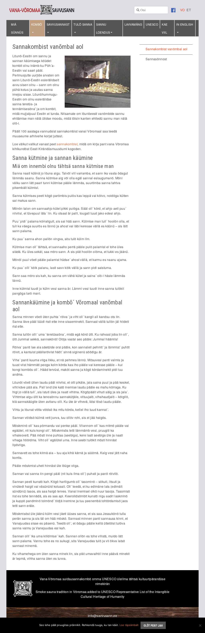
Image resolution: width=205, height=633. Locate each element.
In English (184, 24)
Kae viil (165, 28)
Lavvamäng (133, 24)
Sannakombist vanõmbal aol (167, 49)
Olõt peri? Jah (153, 625)
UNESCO (152, 24)
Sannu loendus (103, 28)
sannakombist (67, 144)
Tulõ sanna (82, 24)
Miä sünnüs (17, 28)
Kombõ (36, 24)
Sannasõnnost (156, 59)
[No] (200, 625)
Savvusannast (58, 24)
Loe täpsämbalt (129, 625)
